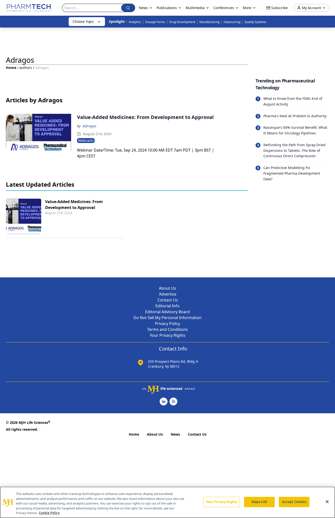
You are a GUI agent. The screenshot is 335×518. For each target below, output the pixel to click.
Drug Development (182, 22)
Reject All (259, 502)
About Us (167, 288)
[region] (167, 502)
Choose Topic (83, 21)
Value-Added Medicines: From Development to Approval (74, 204)
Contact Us (167, 300)
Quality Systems (255, 22)
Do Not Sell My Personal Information (167, 317)
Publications (167, 7)
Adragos (89, 126)
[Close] (327, 501)
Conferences (223, 7)
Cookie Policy (49, 513)
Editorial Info (167, 306)
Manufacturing (209, 22)
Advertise (167, 294)
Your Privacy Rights (167, 335)
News (175, 434)
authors (25, 67)
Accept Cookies (294, 502)
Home (11, 67)
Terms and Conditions (167, 329)
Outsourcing (232, 22)
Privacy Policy (167, 323)
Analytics (135, 22)
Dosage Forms (155, 22)
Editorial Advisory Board (167, 311)
